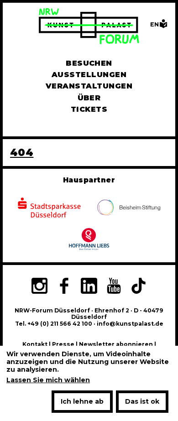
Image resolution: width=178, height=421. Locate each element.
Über (89, 98)
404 (21, 152)
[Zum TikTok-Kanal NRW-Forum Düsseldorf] (138, 287)
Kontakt (34, 344)
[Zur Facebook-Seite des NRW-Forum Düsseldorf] (64, 287)
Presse (63, 344)
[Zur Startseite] (89, 27)
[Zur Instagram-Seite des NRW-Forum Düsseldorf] (39, 287)
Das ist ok (142, 401)
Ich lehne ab (82, 401)
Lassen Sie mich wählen (48, 380)
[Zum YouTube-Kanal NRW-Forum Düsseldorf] (113, 287)
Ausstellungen (89, 74)
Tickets (89, 109)
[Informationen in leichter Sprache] (163, 26)
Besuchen (89, 63)
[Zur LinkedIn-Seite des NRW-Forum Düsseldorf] (89, 287)
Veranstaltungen (89, 86)
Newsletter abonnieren (116, 344)
